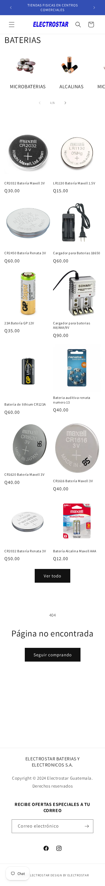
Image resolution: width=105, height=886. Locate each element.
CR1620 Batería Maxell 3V (24, 474)
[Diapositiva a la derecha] (65, 102)
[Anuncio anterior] (10, 7)
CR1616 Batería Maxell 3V (73, 481)
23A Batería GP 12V (19, 323)
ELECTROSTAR (39, 875)
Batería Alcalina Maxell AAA (74, 551)
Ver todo (52, 576)
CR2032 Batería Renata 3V (25, 551)
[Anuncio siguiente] (94, 7)
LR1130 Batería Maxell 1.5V (74, 183)
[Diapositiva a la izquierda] (39, 102)
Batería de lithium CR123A (25, 404)
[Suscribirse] (86, 826)
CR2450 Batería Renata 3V (25, 253)
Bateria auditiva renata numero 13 (71, 399)
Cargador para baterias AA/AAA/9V (71, 325)
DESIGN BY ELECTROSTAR (69, 875)
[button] (11, 24)
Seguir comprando (53, 654)
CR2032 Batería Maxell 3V (24, 183)
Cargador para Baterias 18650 (76, 253)
